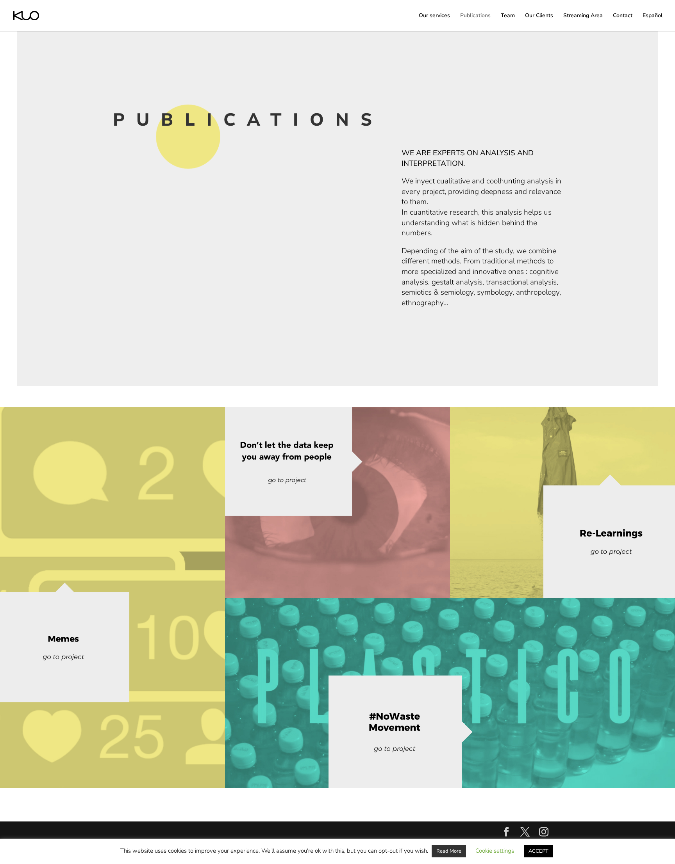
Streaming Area (583, 16)
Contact (622, 16)
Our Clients (539, 16)
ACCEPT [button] (538, 851)
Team (508, 16)
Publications (475, 16)
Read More (448, 851)
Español (652, 16)
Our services (434, 16)
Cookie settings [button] (494, 851)
